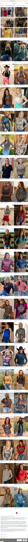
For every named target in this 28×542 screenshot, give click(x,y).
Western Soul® (3, 534)
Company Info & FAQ (4, 536)
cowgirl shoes (24, 526)
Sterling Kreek (16, 521)
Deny (26, 540)
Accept (24, 540)
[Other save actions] (21, 540)
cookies (6, 540)
